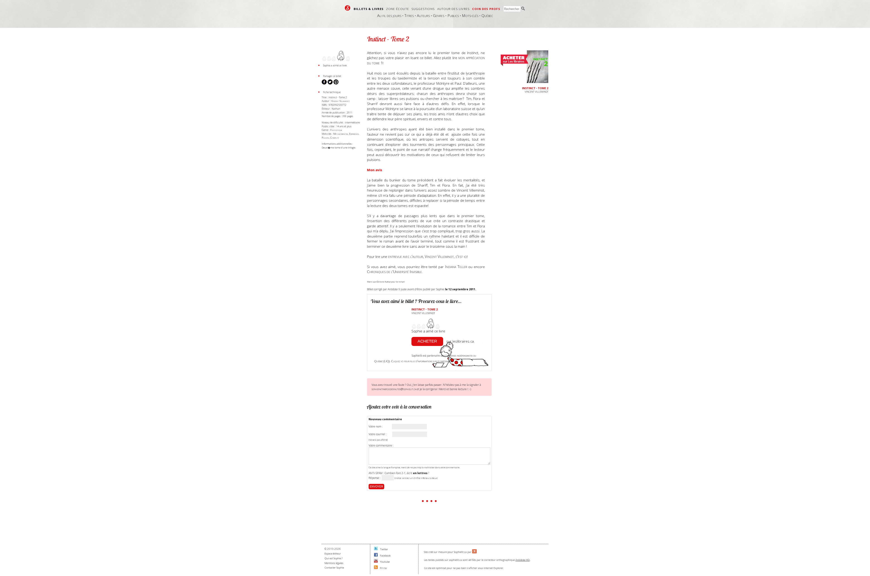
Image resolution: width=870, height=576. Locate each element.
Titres (409, 15)
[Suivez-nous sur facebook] (376, 555)
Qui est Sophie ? (333, 558)
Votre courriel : (378, 434)
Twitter (384, 549)
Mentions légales (333, 563)
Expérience (354, 133)
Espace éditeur (332, 553)
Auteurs (423, 15)
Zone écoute (397, 9)
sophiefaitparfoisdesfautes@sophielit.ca (394, 389)
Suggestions (423, 9)
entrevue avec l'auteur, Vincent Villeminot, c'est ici (427, 256)
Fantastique (336, 130)
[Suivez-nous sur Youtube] (376, 561)
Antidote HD (522, 560)
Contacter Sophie (334, 567)
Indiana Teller (456, 266)
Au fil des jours (389, 15)
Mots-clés (470, 15)
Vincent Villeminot (340, 101)
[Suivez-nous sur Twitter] (376, 549)
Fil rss (383, 568)
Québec (487, 15)
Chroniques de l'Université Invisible (394, 271)
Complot (334, 137)
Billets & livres (369, 9)
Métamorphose (340, 133)
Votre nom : (376, 426)
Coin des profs (486, 9)
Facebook (385, 555)
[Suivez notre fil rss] (376, 568)
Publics (453, 15)
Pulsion (325, 137)
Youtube (385, 561)
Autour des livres (453, 9)
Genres (438, 15)
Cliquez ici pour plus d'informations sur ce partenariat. (422, 361)
